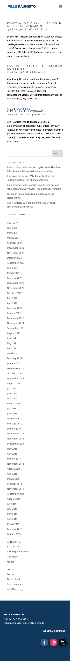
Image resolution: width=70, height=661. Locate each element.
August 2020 (14, 383)
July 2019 (11, 408)
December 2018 (15, 433)
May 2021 (12, 343)
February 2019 (14, 423)
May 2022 (12, 298)
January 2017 (14, 458)
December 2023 (15, 247)
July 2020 (11, 388)
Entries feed (13, 579)
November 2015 (15, 488)
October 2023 (14, 257)
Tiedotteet (39, 72)
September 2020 (16, 378)
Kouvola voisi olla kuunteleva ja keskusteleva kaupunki (34, 25)
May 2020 (12, 398)
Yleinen (10, 561)
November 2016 (15, 463)
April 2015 (12, 518)
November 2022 (15, 288)
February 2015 (14, 529)
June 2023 (12, 267)
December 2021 (15, 318)
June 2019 (12, 413)
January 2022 (14, 313)
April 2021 (12, 348)
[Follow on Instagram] (53, 642)
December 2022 (15, 282)
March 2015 (13, 524)
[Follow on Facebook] (44, 642)
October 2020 (14, 373)
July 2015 (11, 503)
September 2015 (16, 493)
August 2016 (14, 468)
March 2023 (13, 273)
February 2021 (14, 358)
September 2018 (16, 443)
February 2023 (14, 278)
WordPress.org (15, 589)
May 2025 (12, 232)
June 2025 (12, 227)
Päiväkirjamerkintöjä (18, 551)
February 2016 (14, 483)
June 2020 (12, 393)
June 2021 (12, 338)
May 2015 (12, 513)
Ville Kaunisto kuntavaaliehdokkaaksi (26, 110)
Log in (10, 574)
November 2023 (15, 252)
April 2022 (12, 303)
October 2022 (14, 293)
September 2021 (16, 328)
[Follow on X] (63, 642)
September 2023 (16, 262)
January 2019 (14, 428)
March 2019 (13, 418)
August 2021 (14, 333)
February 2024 (14, 242)
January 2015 (14, 533)
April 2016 (12, 473)
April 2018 (12, 453)
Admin (13, 29)
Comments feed (15, 584)
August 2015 (14, 498)
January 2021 (14, 363)
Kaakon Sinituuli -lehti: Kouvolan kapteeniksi (34, 67)
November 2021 (15, 323)
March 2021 (13, 353)
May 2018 (12, 448)
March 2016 (13, 478)
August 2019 (14, 403)
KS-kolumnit (41, 29)
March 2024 (13, 237)
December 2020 (15, 368)
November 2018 (15, 438)
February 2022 (14, 308)
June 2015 (12, 508)
